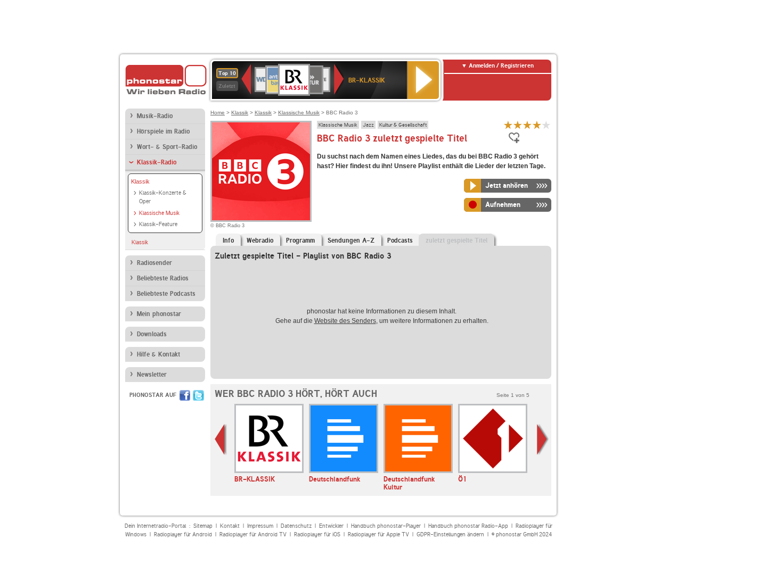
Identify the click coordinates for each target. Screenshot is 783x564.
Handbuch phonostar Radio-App (468, 525)
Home (217, 112)
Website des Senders (345, 321)
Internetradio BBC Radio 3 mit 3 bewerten (527, 125)
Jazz (368, 124)
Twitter (198, 395)
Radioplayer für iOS (317, 534)
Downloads (152, 334)
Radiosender (154, 263)
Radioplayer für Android (183, 534)
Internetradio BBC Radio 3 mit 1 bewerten (508, 125)
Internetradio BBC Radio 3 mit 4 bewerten (537, 125)
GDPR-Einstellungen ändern (450, 534)
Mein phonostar (159, 314)
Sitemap (203, 525)
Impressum (260, 525)
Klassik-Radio (156, 162)
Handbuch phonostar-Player (386, 525)
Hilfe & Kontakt (158, 354)
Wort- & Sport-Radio (167, 147)
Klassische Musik (159, 213)
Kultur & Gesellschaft (403, 124)
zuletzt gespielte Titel (456, 240)
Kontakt (230, 525)
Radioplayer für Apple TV (378, 534)
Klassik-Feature (158, 224)
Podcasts (400, 240)
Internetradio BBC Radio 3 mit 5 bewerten (546, 125)
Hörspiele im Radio (163, 131)
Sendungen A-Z (351, 240)
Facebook (185, 395)
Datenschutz (296, 525)
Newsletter (152, 374)
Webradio (260, 240)
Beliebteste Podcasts (166, 293)
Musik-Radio (155, 116)
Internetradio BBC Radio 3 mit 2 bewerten (518, 125)
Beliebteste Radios (163, 278)
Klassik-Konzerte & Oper (162, 197)
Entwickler (331, 525)
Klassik (140, 181)
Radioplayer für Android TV (253, 534)
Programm (300, 240)
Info (228, 240)
